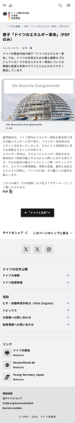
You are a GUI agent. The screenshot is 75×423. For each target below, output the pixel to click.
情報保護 (7, 393)
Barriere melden (12, 408)
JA (10, 5)
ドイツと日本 (13, 26)
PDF (5, 191)
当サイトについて (12, 398)
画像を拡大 (38, 100)
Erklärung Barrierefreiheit (18, 403)
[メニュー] (68, 5)
